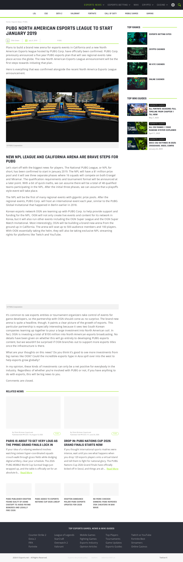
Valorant (59, 546)
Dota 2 (32, 538)
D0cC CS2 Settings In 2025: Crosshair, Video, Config (162, 144)
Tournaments (113, 538)
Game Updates (114, 542)
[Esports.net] (16, 5)
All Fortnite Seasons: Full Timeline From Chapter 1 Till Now (162, 111)
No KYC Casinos (157, 64)
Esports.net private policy (78, 557)
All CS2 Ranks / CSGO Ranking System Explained (162, 129)
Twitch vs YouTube (141, 535)
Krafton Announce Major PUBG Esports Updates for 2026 (74, 502)
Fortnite (33, 546)
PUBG (25, 22)
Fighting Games (88, 538)
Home (8, 22)
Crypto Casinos (157, 49)
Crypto (146, 4)
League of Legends (64, 535)
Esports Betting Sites (160, 34)
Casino (161, 4)
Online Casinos (156, 79)
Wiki (136, 4)
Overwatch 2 (61, 542)
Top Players (112, 535)
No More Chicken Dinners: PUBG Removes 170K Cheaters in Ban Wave (105, 503)
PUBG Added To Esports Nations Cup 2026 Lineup (47, 500)
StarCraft (59, 538)
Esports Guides (114, 546)
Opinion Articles (88, 546)
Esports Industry (89, 542)
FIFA (31, 542)
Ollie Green (15, 40)
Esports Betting (118, 4)
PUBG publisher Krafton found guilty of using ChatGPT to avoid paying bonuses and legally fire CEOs (18, 505)
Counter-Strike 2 (37, 535)
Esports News (93, 4)
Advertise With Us (108, 557)
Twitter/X (163, 557)
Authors (95, 557)
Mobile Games (87, 535)
